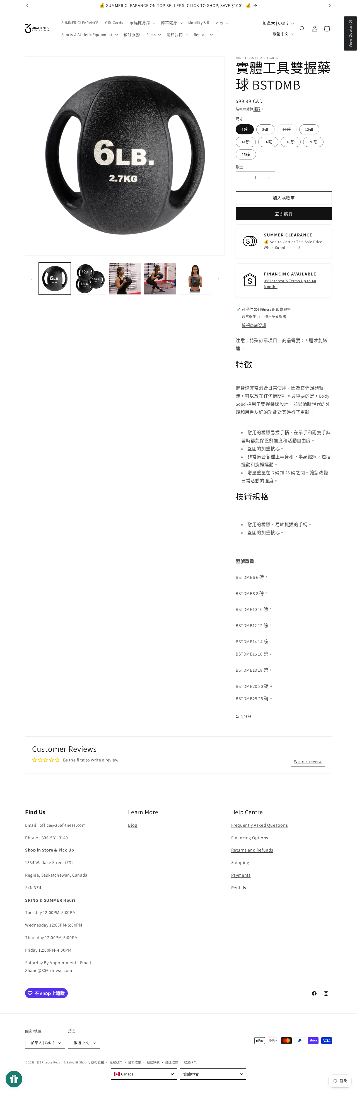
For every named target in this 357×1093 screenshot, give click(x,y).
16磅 (268, 141)
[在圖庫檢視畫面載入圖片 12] (195, 279)
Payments (241, 875)
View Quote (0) (350, 33)
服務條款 (153, 1062)
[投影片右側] (218, 279)
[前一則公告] (27, 5)
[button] (142, 22)
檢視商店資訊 (254, 325)
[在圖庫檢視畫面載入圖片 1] (55, 279)
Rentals (238, 888)
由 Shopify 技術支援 (89, 1062)
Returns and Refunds (252, 850)
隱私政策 (134, 1062)
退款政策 (116, 1062)
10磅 (289, 130)
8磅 (265, 129)
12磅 (309, 129)
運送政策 (171, 1062)
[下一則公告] (330, 5)
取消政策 (190, 1062)
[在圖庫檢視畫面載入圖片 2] (90, 279)
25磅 (246, 154)
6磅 (245, 129)
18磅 (290, 141)
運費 (257, 109)
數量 (239, 167)
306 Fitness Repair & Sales (55, 1062)
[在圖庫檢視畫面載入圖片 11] (160, 279)
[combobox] (144, 1074)
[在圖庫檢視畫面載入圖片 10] (125, 279)
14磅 (246, 141)
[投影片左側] (31, 279)
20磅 (313, 141)
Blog (132, 825)
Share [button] (246, 716)
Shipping (240, 862)
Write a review (308, 761)
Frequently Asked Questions (259, 825)
